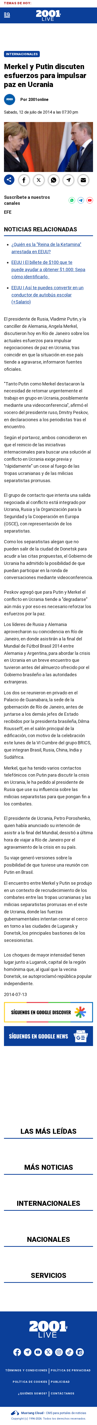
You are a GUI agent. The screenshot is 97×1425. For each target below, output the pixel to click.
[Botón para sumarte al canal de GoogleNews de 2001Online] (48, 1036)
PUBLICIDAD (60, 1381)
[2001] (48, 15)
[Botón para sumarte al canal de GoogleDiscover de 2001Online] (48, 1012)
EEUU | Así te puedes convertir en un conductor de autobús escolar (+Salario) (47, 295)
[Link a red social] (17, 1352)
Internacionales (22, 54)
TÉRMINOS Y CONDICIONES (26, 1370)
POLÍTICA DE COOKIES (30, 1381)
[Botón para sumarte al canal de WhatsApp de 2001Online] (72, 200)
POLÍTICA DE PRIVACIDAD (71, 1370)
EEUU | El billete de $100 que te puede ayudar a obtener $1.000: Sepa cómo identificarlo (48, 270)
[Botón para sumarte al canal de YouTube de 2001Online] (90, 200)
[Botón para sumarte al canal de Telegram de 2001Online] (81, 200)
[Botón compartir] (9, 180)
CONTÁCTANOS (62, 1393)
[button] (24, 180)
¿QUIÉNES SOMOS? (33, 1393)
